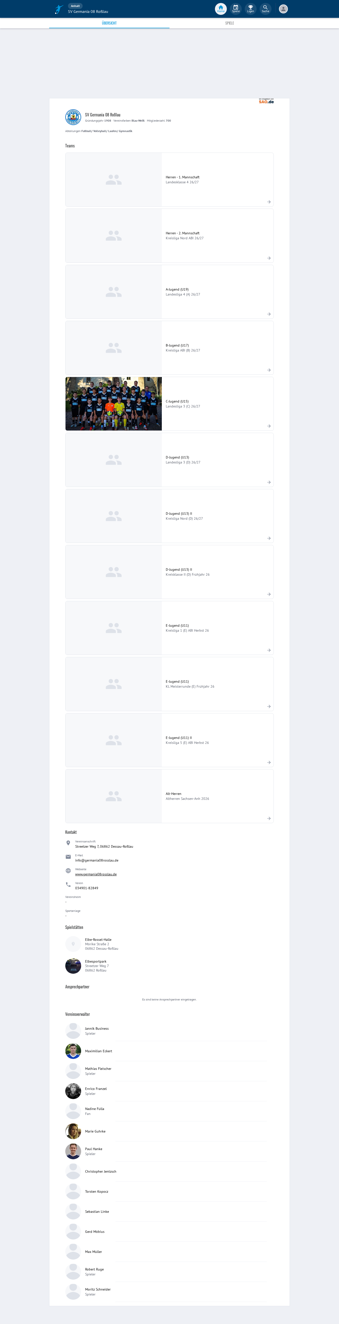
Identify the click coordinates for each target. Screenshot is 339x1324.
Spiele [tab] (229, 23)
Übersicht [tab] (109, 23)
